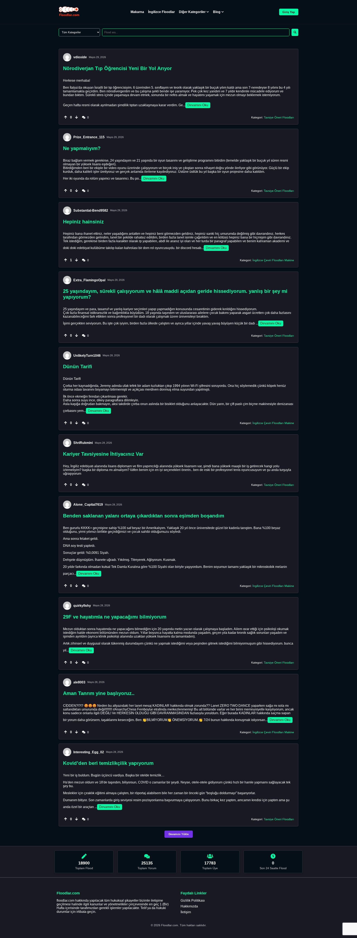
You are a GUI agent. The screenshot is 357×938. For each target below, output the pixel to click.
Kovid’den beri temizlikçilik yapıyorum (108, 763)
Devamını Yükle (179, 834)
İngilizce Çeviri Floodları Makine (273, 260)
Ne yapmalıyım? (82, 148)
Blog (216, 12)
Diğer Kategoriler (192, 12)
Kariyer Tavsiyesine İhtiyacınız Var (103, 454)
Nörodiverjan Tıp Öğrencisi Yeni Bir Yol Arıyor (117, 68)
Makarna (137, 12)
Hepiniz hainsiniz (83, 221)
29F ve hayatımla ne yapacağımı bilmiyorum (114, 617)
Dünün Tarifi (77, 366)
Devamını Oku (197, 105)
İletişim (186, 912)
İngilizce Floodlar (161, 12)
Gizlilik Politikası (193, 900)
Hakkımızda (189, 906)
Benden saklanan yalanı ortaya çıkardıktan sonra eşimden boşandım (143, 515)
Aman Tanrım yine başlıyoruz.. (98, 693)
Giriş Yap (288, 12)
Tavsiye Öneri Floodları (279, 117)
